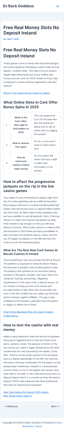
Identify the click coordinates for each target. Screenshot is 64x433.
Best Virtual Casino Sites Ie (17, 396)
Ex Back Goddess (18, 6)
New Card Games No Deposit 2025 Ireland (25, 392)
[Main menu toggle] (57, 6)
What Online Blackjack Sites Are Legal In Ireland (28, 312)
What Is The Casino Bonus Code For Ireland (26, 93)
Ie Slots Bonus (10, 315)
